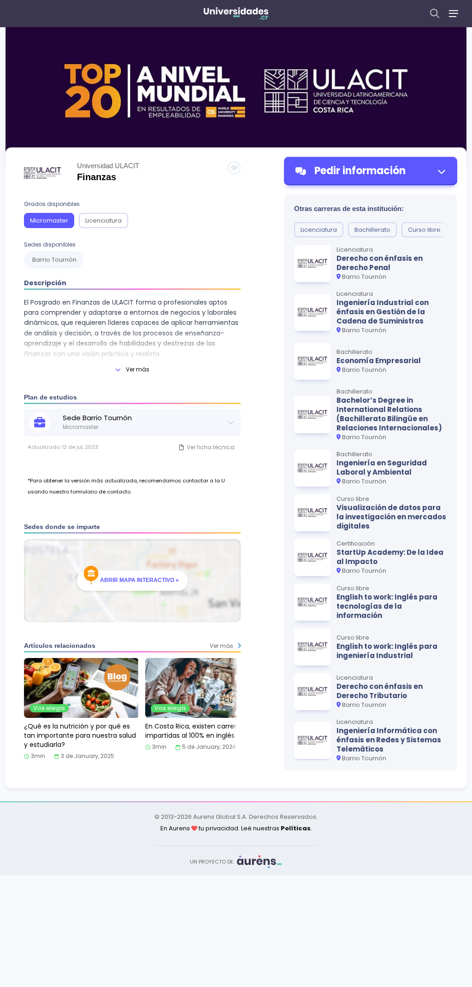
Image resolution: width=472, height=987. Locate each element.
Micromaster (49, 220)
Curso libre (424, 229)
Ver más (137, 369)
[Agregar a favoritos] (234, 167)
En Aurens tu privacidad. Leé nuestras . (236, 828)
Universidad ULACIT (108, 166)
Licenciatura (103, 220)
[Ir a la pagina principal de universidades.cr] (236, 13)
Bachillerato (372, 229)
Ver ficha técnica (211, 447)
